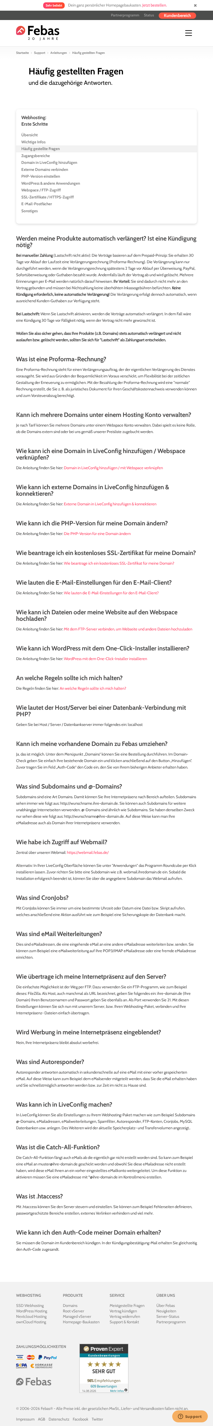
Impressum (25, 1419)
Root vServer (73, 1311)
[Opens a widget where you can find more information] (190, 1416)
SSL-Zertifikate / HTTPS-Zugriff (47, 197)
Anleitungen (58, 53)
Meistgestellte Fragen (127, 1305)
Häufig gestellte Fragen (40, 148)
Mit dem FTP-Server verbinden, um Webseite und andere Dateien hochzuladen (128, 629)
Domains (70, 1305)
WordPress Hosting (31, 1311)
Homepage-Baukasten (81, 1322)
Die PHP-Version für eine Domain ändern (97, 533)
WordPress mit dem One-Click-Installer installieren (105, 658)
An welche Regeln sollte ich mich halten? (93, 688)
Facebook (80, 1419)
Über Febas (165, 1305)
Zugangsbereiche (35, 155)
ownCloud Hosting (31, 1322)
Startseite (22, 53)
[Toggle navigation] (188, 33)
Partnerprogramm (125, 15)
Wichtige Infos (33, 142)
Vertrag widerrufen (125, 1316)
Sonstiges (29, 211)
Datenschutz (59, 1419)
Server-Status (167, 1316)
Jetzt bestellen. (154, 5)
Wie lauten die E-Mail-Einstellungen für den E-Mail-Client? (111, 593)
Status (149, 15)
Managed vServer (77, 1316)
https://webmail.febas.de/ (88, 852)
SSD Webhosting (30, 1305)
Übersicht (29, 135)
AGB (41, 1419)
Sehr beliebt (54, 5)
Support (39, 53)
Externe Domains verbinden (44, 169)
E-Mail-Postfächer (36, 204)
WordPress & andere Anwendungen (50, 183)
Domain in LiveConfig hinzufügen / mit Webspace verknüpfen (113, 468)
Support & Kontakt (124, 1322)
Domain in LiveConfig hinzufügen (49, 162)
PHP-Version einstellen (40, 176)
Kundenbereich (177, 15)
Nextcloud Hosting (31, 1316)
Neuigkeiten (166, 1311)
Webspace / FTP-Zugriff (41, 190)
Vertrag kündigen (123, 1311)
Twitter (97, 1419)
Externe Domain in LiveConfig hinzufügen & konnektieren (110, 504)
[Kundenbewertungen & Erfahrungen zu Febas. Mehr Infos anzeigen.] (103, 1368)
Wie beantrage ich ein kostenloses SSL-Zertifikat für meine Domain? (119, 563)
